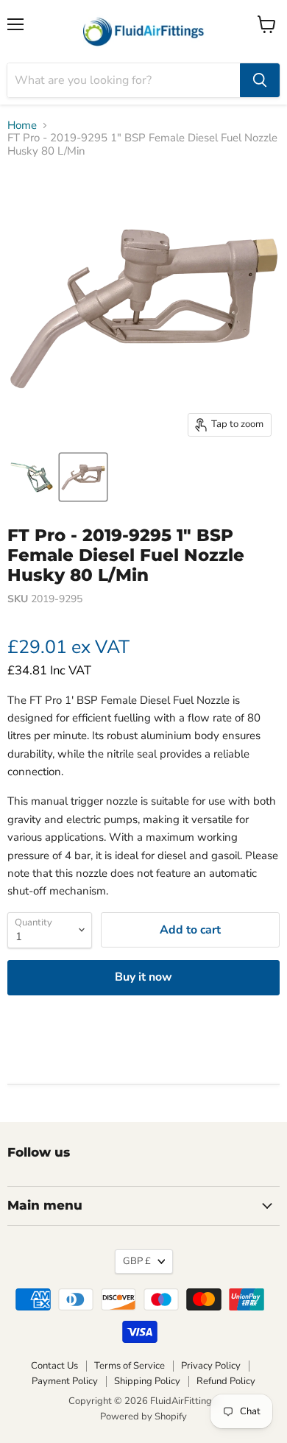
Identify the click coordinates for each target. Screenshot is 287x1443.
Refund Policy (225, 1381)
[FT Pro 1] (83, 477)
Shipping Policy (147, 1381)
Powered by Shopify (143, 1416)
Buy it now (143, 977)
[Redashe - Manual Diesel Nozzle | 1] (31, 477)
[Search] (260, 80)
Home (22, 125)
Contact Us (54, 1365)
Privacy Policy (211, 1365)
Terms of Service (129, 1365)
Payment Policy (65, 1381)
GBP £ (137, 1261)
